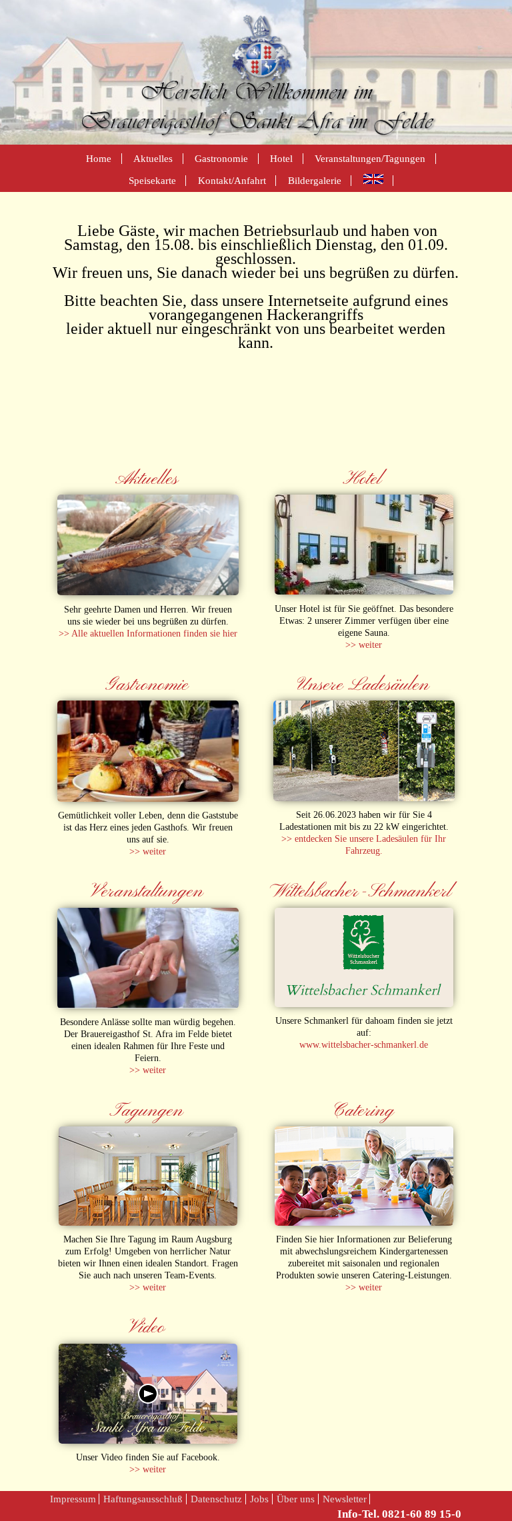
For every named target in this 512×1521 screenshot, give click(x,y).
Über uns (296, 1498)
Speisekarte (152, 180)
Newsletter (345, 1498)
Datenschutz (216, 1498)
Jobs (259, 1498)
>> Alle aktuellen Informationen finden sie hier (148, 633)
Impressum (73, 1498)
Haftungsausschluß (143, 1498)
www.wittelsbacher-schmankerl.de (363, 1044)
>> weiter (363, 644)
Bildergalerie (314, 180)
